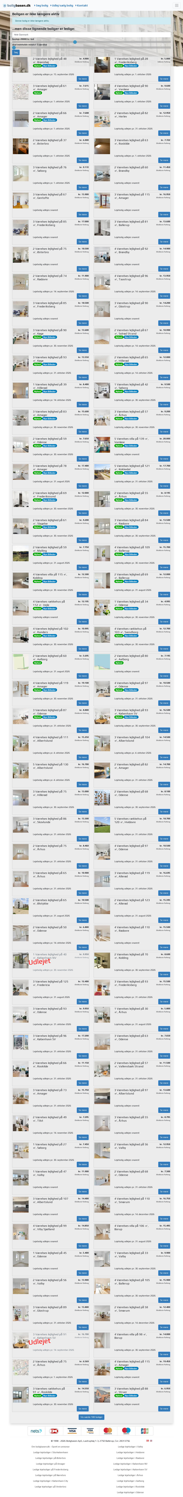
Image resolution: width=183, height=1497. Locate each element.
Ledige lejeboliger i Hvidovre (130, 1452)
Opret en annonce (60, 1446)
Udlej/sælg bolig (62, 5)
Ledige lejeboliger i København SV (130, 1469)
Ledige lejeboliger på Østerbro (50, 1458)
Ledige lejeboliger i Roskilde (130, 1486)
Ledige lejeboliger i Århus (130, 1475)
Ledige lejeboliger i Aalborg (130, 1481)
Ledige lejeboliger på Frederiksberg (50, 1469)
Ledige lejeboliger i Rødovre (130, 1458)
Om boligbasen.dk (41, 1446)
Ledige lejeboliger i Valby (130, 1446)
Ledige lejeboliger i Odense (130, 1492)
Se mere (83, 78)
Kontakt (82, 5)
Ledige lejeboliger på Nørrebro (50, 1475)
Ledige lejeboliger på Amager (50, 1463)
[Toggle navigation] (177, 5)
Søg (16, 52)
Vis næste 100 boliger (91, 1417)
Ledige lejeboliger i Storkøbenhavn (50, 1452)
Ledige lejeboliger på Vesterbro (50, 1486)
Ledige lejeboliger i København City (50, 1481)
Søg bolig (41, 5)
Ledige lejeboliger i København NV (130, 1463)
